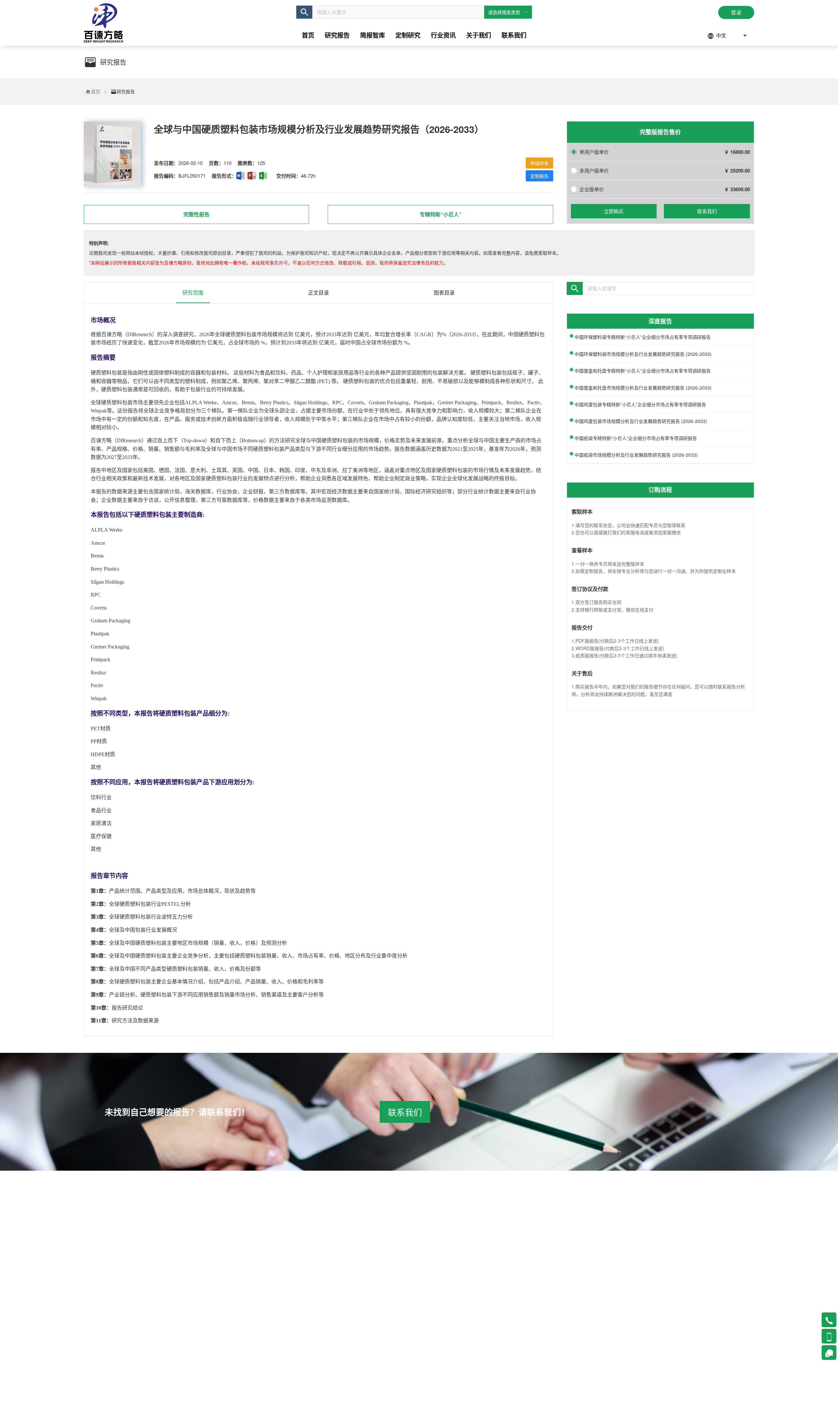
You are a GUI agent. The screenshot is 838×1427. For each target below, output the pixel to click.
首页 (95, 91)
